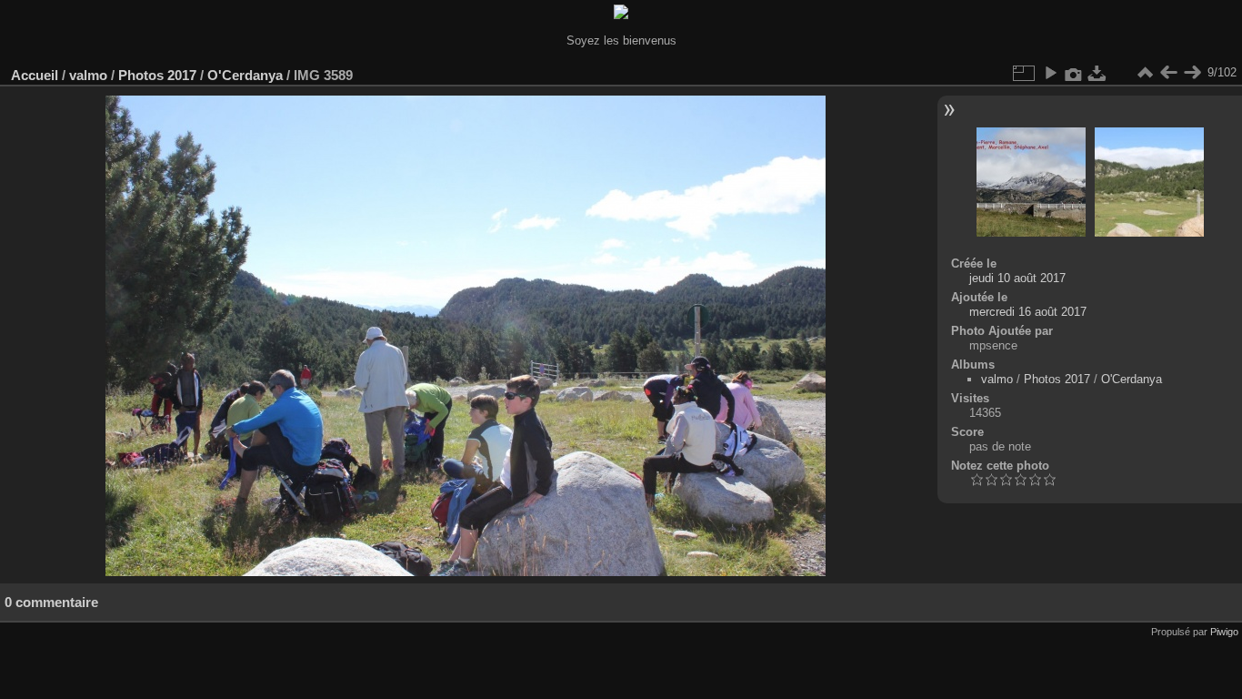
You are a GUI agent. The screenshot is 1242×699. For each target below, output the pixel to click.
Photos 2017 (157, 75)
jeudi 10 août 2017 (1017, 278)
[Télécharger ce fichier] (1097, 73)
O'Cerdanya (245, 75)
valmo (88, 75)
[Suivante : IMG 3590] (1192, 73)
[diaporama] (1050, 73)
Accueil (34, 75)
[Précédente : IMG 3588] (1168, 73)
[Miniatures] (1145, 73)
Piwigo (1224, 631)
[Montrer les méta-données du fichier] (1074, 73)
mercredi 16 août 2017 (1028, 312)
